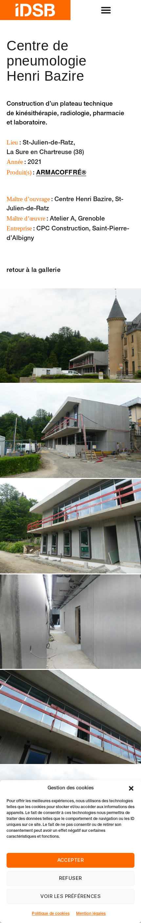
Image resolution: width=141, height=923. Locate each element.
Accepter (70, 860)
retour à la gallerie (34, 270)
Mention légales (91, 914)
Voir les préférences (70, 896)
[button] (131, 788)
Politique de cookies (50, 914)
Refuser (70, 878)
